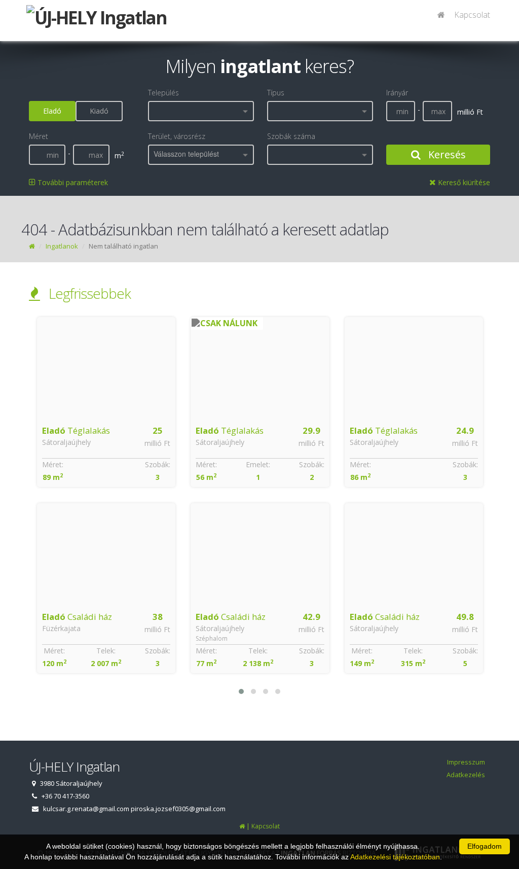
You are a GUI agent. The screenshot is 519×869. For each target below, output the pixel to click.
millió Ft (157, 443)
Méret (38, 136)
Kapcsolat (472, 14)
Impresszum (466, 762)
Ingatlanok (62, 246)
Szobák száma (291, 136)
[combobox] (201, 111)
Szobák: (157, 464)
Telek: (104, 650)
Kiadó (99, 111)
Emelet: (104, 464)
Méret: (52, 464)
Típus (275, 92)
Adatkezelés (466, 774)
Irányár (397, 92)
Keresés (446, 154)
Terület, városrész (176, 136)
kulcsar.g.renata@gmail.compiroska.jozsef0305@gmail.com (134, 808)
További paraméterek (71, 182)
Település (163, 92)
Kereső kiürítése (463, 182)
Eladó (52, 111)
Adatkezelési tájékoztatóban (395, 857)
